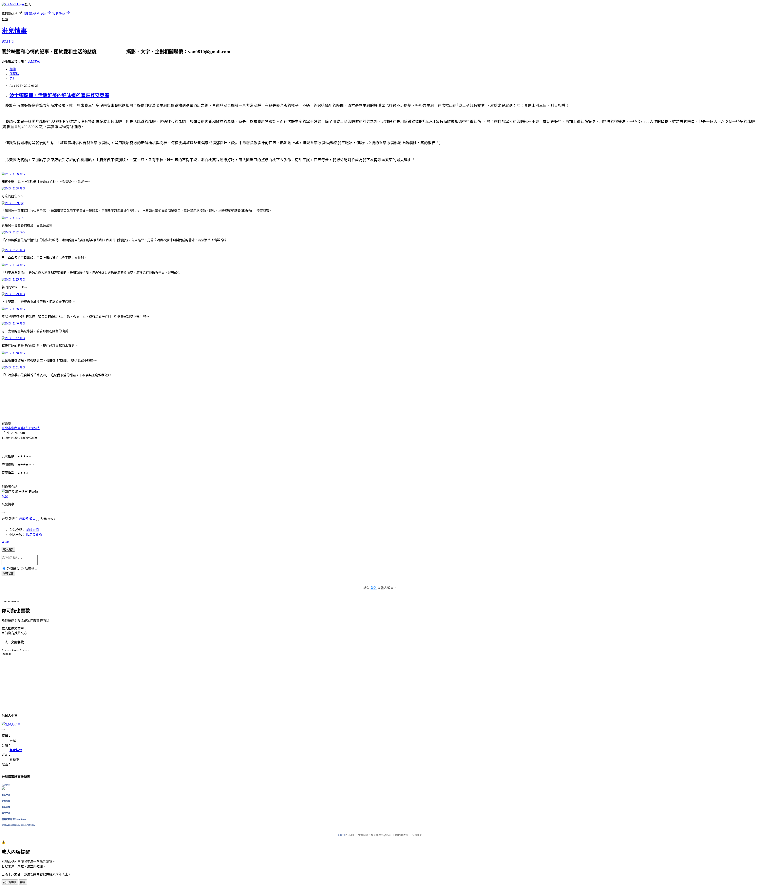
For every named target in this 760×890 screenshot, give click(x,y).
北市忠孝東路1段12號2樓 (22, 428)
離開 (22, 882)
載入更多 (8, 549)
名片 (13, 78)
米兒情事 (14, 30)
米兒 (5, 496)
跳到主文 (8, 41)
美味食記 (32, 530)
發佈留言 (8, 573)
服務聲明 (417, 835)
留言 (32, 519)
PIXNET (349, 835)
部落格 (14, 74)
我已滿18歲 (9, 882)
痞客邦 (23, 519)
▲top (5, 541)
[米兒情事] (3, 788)
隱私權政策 (401, 835)
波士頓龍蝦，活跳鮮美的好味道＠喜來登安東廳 (59, 95)
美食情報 (34, 61)
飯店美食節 (34, 534)
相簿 (13, 69)
